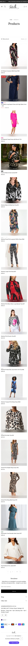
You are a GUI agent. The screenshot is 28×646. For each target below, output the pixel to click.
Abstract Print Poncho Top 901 (8, 336)
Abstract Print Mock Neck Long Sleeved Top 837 (13, 304)
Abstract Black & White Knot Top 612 (10, 205)
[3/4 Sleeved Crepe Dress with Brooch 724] (14, 123)
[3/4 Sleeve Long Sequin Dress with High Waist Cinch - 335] (14, 88)
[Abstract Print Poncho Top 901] (14, 321)
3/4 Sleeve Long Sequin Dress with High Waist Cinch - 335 (13, 105)
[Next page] (20, 571)
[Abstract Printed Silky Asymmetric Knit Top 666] (14, 354)
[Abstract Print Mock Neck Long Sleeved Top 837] (14, 289)
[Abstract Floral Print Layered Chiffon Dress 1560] (14, 222)
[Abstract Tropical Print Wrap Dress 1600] (14, 387)
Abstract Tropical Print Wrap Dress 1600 (10, 402)
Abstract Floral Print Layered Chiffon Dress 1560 (12, 239)
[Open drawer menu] (1, 6)
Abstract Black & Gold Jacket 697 (9, 172)
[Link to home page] (14, 632)
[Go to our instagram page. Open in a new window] (5, 615)
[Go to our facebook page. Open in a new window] (2, 615)
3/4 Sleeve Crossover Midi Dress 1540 (10, 71)
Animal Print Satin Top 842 (7, 435)
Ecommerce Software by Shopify (12, 638)
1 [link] (10, 571)
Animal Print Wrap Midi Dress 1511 (9, 500)
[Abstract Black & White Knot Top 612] (14, 190)
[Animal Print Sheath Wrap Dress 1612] (14, 453)
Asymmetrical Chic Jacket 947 (8, 565)
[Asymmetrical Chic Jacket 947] (14, 551)
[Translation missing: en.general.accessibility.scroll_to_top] (21, 638)
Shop (2, 597)
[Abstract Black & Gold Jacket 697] (14, 157)
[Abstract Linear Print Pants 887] (14, 257)
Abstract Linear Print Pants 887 (8, 271)
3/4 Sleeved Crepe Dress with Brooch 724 (11, 139)
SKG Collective (18, 635)
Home (11, 19)
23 (17, 571)
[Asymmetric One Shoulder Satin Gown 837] (14, 517)
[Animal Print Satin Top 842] (14, 419)
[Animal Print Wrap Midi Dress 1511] (14, 485)
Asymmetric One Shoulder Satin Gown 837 (11, 533)
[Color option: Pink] (5, 102)
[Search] (5, 6)
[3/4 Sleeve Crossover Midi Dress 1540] (14, 56)
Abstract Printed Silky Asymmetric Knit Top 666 (12, 369)
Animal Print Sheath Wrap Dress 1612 (10, 467)
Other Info (4, 601)
